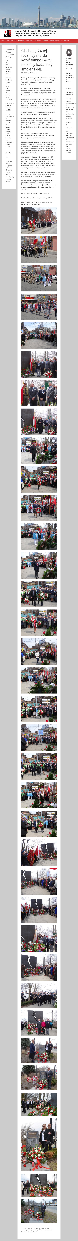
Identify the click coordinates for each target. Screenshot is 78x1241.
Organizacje (21, 40)
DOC (70, 118)
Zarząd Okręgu (30, 40)
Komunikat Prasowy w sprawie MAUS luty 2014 (36, 1228)
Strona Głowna (5, 40)
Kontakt (66, 40)
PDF (69, 152)
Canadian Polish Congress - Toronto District (35, 33)
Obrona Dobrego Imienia (56, 40)
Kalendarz (45, 40)
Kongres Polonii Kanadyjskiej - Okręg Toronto (35, 31)
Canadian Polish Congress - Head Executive (9, 166)
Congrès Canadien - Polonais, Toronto (32, 36)
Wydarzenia (38, 40)
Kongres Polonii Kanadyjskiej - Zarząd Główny (10, 177)
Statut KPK (13, 40)
